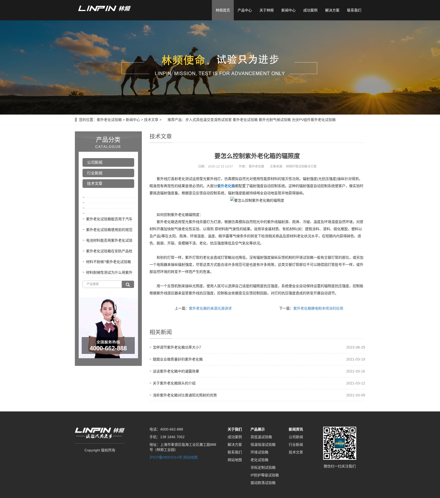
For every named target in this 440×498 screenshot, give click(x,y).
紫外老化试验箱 (109, 120)
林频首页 (223, 10)
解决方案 (332, 10)
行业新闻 (94, 173)
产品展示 (258, 429)
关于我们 (235, 429)
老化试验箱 (259, 460)
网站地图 (190, 457)
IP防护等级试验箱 (265, 475)
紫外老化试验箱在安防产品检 (109, 251)
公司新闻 (94, 162)
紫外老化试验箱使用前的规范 (109, 230)
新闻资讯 (296, 429)
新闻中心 (288, 10)
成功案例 (310, 10)
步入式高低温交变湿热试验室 (208, 120)
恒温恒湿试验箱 (263, 444)
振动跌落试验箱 (263, 483)
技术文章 (151, 120)
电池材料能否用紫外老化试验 (109, 240)
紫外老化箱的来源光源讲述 (210, 308)
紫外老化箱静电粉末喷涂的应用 (318, 308)
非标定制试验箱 (263, 467)
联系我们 (354, 10)
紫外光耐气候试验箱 (275, 120)
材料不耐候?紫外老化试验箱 (108, 262)
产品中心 (245, 10)
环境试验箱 (259, 452)
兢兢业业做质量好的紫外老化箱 (178, 359)
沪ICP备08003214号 (165, 457)
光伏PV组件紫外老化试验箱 (314, 120)
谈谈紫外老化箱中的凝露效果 (176, 371)
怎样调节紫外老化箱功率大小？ (178, 347)
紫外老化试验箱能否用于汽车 (109, 219)
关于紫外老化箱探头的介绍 (174, 383)
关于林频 (266, 10)
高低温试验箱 (261, 437)
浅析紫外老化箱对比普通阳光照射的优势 (185, 395)
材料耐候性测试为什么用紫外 (109, 272)
